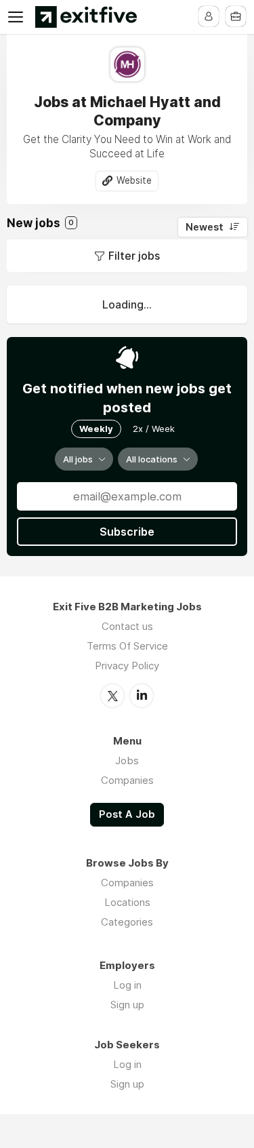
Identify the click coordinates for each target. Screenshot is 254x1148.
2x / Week (154, 428)
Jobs (127, 760)
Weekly (96, 428)
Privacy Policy (127, 665)
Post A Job (127, 814)
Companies (127, 780)
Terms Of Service (127, 645)
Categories (127, 921)
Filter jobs (134, 255)
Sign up (127, 1004)
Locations (127, 902)
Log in (127, 984)
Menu (18, 17)
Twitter (112, 695)
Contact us (127, 626)
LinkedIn (141, 695)
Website (134, 180)
